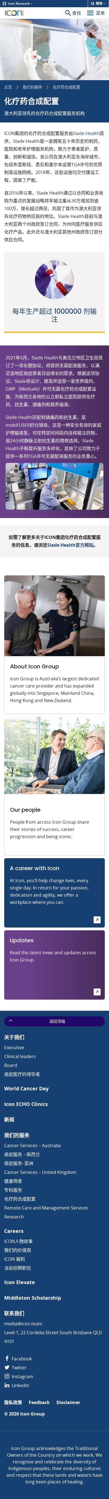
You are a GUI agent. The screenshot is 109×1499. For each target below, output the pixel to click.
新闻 (9, 1120)
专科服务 (13, 1190)
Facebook (21, 1359)
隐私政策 (13, 1402)
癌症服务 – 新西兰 (22, 1154)
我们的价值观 (17, 1250)
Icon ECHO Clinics (26, 1104)
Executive (14, 1047)
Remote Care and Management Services (46, 1208)
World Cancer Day (26, 1088)
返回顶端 (57, 1021)
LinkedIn (20, 1385)
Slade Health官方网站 (70, 545)
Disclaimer (68, 1402)
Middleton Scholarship (32, 1298)
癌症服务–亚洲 (18, 1163)
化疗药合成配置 (19, 1199)
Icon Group (32, 1414)
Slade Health (86, 133)
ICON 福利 (14, 1259)
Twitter (19, 1368)
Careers (13, 1231)
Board (10, 1065)
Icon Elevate (19, 1282)
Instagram (22, 1376)
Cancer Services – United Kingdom (40, 1172)
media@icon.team (23, 1324)
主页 (8, 87)
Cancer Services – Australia (32, 1145)
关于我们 (14, 1037)
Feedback (39, 1402)
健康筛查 (13, 1181)
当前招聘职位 (17, 1268)
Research (14, 1217)
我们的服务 (32, 87)
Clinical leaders (20, 1056)
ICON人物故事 (18, 1241)
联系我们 (14, 1313)
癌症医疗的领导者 (22, 1074)
